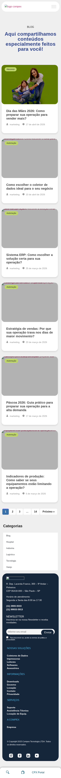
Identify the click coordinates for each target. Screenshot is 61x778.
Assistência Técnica (17, 710)
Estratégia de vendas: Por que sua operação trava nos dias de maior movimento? (29, 332)
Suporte (11, 707)
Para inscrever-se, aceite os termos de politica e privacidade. (26, 639)
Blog (8, 535)
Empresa (11, 727)
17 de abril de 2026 (35, 124)
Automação (11, 143)
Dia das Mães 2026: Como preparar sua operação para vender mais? (26, 114)
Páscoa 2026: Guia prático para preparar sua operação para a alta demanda (29, 406)
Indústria (10, 548)
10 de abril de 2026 (35, 194)
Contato (11, 691)
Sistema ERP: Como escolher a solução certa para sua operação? (29, 258)
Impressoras (13, 658)
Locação (11, 688)
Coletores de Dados (17, 655)
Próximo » (49, 511)
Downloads (13, 681)
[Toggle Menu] (53, 6)
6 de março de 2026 (35, 493)
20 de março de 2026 (36, 342)
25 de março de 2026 (36, 268)
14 (35, 511)
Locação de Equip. (17, 713)
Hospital (10, 542)
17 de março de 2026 (36, 416)
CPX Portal (38, 772)
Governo (11, 684)
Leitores (11, 662)
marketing (14, 124)
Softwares (12, 665)
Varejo (9, 567)
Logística (10, 554)
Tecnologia (11, 561)
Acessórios (13, 668)
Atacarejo (11, 69)
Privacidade (13, 694)
